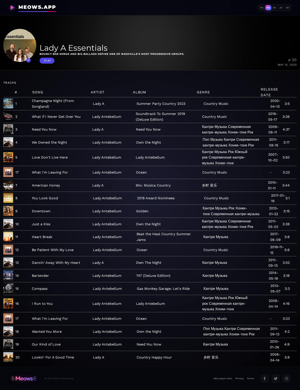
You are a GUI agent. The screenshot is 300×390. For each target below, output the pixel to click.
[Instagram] (287, 379)
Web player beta (222, 378)
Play (47, 60)
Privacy (239, 378)
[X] (276, 379)
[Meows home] (23, 378)
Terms (250, 378)
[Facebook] (265, 379)
